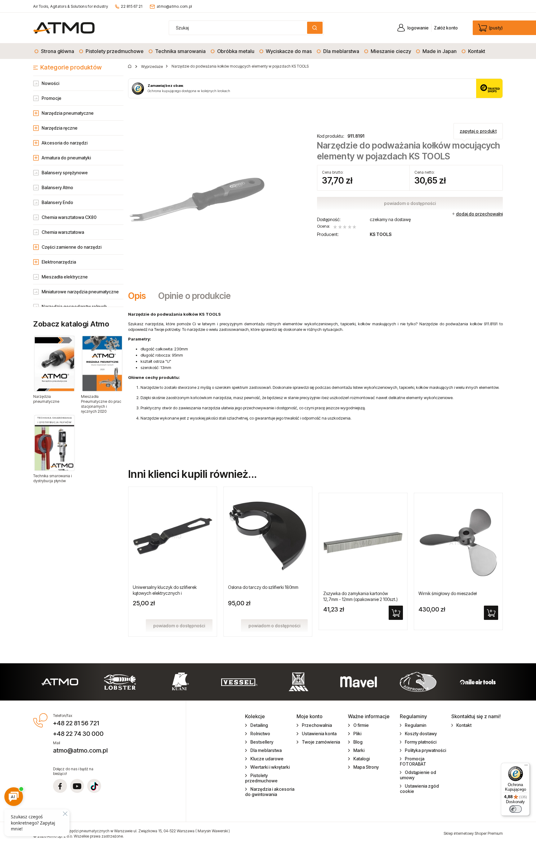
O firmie (361, 725)
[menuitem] (54, 51)
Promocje (51, 98)
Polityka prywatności (425, 750)
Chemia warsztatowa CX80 (69, 217)
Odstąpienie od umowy (418, 775)
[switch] (515, 809)
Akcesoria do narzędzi (64, 142)
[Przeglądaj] (54, 364)
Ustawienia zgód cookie (419, 788)
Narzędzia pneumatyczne (68, 113)
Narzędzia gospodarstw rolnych (74, 306)
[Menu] (526, 766)
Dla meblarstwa (266, 750)
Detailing (259, 725)
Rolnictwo (260, 733)
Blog (358, 742)
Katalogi (361, 758)
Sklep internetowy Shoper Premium (473, 833)
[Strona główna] (64, 27)
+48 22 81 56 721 (76, 723)
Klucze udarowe (267, 758)
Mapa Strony (366, 767)
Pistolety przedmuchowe (261, 778)
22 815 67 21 (131, 6)
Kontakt (463, 725)
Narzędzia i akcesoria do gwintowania (269, 791)
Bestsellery (261, 742)
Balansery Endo (57, 202)
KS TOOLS (380, 234)
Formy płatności (420, 742)
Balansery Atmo (57, 187)
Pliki (357, 733)
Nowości (50, 83)
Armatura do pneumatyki (66, 157)
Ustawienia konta (319, 733)
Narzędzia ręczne (60, 128)
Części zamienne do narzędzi (71, 247)
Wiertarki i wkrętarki (270, 767)
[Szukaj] (315, 28)
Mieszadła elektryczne (65, 276)
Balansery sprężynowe (65, 172)
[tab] (140, 296)
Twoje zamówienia (321, 742)
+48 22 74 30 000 (78, 733)
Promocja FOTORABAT (413, 761)
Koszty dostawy (421, 733)
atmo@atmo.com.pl (174, 6)
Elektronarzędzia (59, 262)
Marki (358, 750)
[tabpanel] (315, 381)
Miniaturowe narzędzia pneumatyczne (80, 291)
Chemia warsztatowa (63, 232)
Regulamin (415, 725)
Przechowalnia (317, 725)
